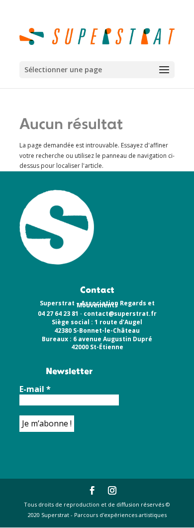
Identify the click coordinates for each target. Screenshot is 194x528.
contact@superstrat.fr (120, 313)
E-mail (35, 389)
